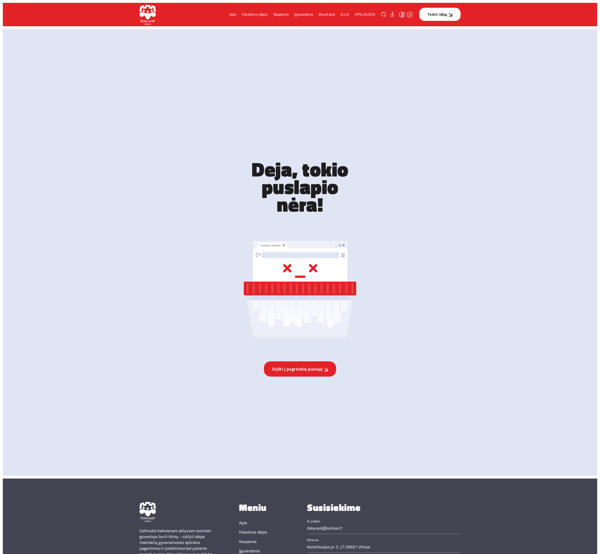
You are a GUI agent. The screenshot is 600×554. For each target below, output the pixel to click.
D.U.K (345, 14)
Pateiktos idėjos (255, 14)
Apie (232, 14)
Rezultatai (327, 14)
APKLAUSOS (365, 14)
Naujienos (281, 14)
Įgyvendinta (303, 14)
